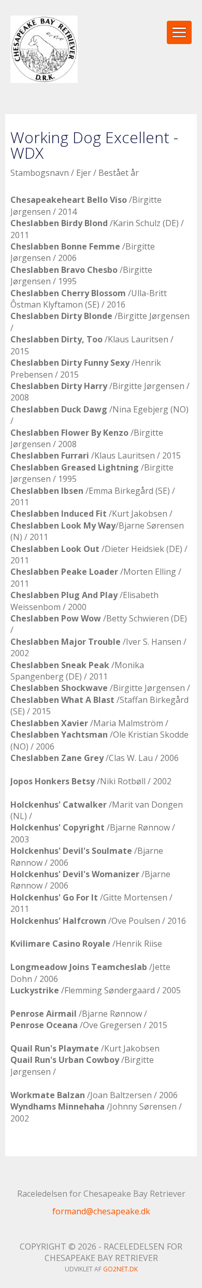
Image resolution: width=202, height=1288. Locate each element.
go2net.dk (120, 1269)
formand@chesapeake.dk (101, 1211)
